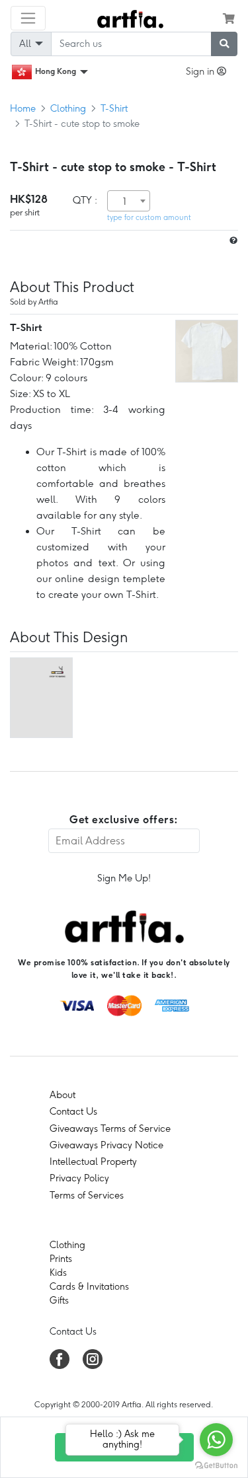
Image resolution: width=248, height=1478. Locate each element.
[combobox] (128, 200)
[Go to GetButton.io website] (216, 1465)
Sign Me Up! (124, 878)
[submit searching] (224, 44)
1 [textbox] (124, 201)
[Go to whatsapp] (216, 1439)
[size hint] (232, 240)
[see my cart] (229, 18)
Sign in (201, 71)
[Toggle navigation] (28, 18)
